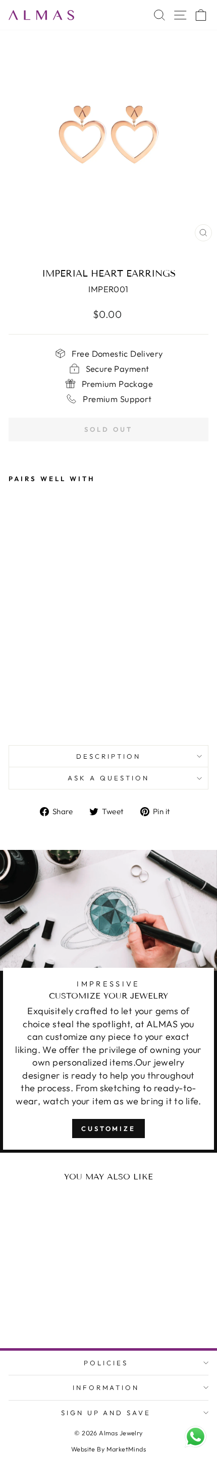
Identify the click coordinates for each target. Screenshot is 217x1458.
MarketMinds (126, 1449)
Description (108, 756)
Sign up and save (106, 1413)
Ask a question (108, 778)
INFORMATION (106, 1387)
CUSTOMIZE (108, 1128)
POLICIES (106, 1363)
